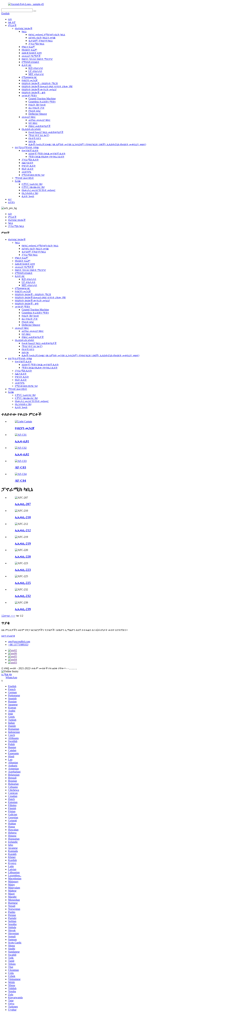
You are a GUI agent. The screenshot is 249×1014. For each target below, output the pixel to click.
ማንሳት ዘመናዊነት (24, 177)
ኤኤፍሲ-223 (23, 570)
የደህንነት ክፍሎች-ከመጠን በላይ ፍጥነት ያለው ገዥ (47, 86)
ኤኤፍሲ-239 (23, 609)
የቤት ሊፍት (28, 168)
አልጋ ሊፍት (27, 162)
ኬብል (17, 181)
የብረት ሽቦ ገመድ (37, 104)
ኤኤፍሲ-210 (23, 517)
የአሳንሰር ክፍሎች (23, 28)
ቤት (10, 19)
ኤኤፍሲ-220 (23, 556)
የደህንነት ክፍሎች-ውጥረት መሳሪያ (39, 89)
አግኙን (11, 202)
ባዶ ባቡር (32, 123)
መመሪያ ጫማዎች (31, 55)
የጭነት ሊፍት (29, 165)
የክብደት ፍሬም (29, 49)
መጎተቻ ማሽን (29, 95)
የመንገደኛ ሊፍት (30, 150)
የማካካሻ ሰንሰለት (30, 62)
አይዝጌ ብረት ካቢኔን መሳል (41, 37)
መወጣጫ (26, 171)
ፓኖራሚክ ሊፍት (30, 159)
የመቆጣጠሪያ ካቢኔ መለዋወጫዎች (45, 132)
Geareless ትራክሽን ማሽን (42, 101)
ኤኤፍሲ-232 (23, 596)
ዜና (10, 199)
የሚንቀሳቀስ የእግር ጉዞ (33, 174)
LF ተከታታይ (35, 71)
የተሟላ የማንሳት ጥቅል (27, 147)
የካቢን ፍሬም (28, 46)
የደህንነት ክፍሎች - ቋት (34, 92)
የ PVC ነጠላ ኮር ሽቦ (32, 184)
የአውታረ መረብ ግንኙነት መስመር (38, 190)
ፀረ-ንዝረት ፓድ (36, 107)
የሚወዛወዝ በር (29, 77)
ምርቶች (12, 25)
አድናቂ (31, 141)
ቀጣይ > (8, 615)
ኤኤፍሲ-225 (23, 583)
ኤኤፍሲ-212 (23, 530)
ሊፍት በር (26, 65)
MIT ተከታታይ (36, 74)
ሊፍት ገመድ (28, 196)
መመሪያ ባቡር (29, 116)
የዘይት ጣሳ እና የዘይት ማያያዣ (37, 58)
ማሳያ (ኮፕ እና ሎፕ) (38, 135)
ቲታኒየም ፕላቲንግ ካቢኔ (40, 40)
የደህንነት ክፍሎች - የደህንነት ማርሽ (40, 83)
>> (13, 615)
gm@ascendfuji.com (19, 641)
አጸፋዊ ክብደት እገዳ (32, 52)
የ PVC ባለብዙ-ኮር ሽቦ (33, 187)
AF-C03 (20, 467)
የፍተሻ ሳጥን (34, 138)
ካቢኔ (24, 31)
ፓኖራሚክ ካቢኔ (36, 43)
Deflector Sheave (37, 113)
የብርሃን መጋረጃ (30, 80)
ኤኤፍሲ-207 (23, 504)
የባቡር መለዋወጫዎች (39, 126)
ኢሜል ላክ (6, 674)
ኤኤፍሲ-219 (23, 543)
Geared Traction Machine (42, 98)
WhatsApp (11, 677)
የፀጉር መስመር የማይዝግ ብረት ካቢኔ (46, 34)
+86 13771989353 (18, 644)
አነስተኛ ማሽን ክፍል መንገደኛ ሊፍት (47, 153)
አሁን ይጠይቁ (8, 635)
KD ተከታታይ (35, 68)
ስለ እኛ (11, 22)
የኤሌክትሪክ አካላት (31, 129)
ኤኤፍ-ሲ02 (22, 454)
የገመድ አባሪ (34, 110)
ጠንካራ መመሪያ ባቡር (39, 119)
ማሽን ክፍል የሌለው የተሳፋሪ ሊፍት (46, 156)
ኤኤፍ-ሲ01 (22, 441)
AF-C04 (20, 480)
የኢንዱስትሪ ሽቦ (30, 193)
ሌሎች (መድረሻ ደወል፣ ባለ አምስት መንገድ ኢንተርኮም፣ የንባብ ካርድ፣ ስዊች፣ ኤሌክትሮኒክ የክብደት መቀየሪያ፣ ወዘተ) (87, 144)
